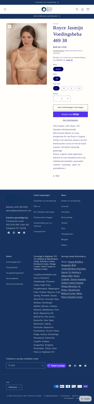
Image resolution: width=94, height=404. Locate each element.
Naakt (58, 69)
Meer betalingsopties (70, 120)
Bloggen (64, 239)
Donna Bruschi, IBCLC (20, 396)
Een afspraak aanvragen (44, 212)
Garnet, (64, 272)
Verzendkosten (58, 51)
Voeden (64, 223)
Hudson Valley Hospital (72, 283)
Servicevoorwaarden (14, 284)
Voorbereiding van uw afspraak (43, 224)
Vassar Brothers (75, 262)
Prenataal (65, 212)
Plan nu (37, 206)
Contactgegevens (13, 262)
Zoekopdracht (39, 231)
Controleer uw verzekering (45, 201)
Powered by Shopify (35, 396)
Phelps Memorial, (69, 286)
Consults (65, 206)
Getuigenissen (67, 234)
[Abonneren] (42, 365)
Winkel (64, 245)
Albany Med (66, 276)
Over (63, 228)
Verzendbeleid (12, 278)
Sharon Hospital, (78, 279)
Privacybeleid (11, 267)
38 (57, 79)
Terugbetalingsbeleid (15, 273)
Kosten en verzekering (70, 201)
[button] (5, 9)
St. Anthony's (75, 272)
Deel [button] (57, 176)
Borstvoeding (66, 217)
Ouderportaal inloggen (43, 217)
